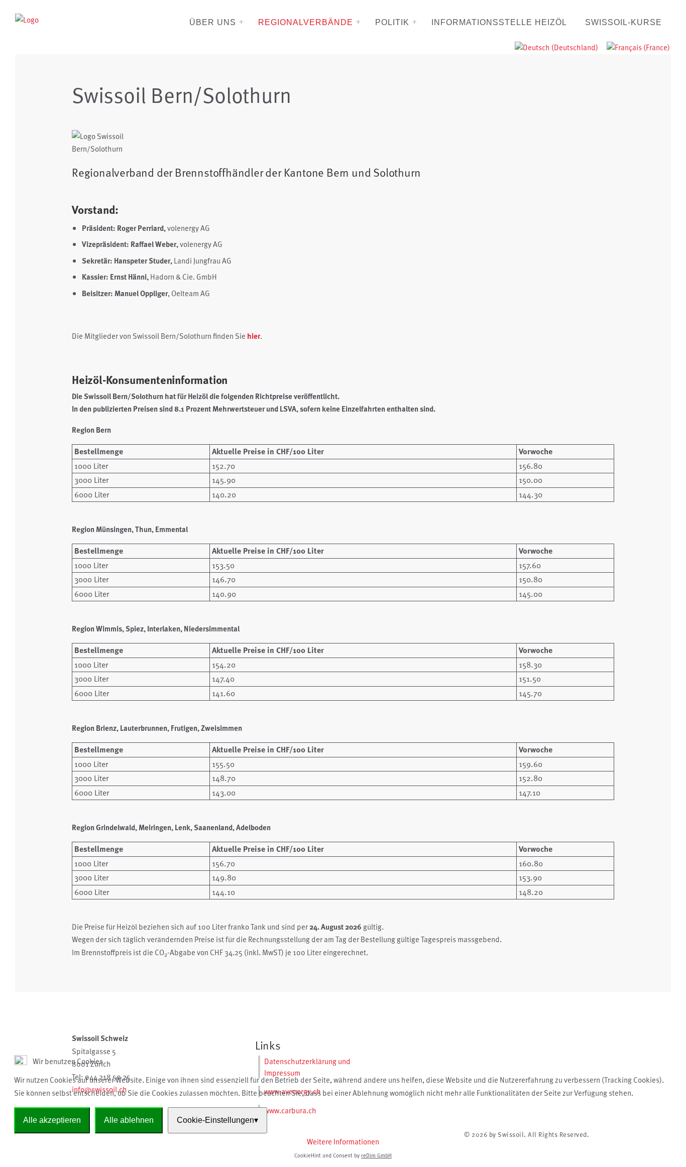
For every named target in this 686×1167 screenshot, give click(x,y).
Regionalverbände (305, 22)
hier (253, 335)
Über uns (212, 22)
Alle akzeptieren (52, 1120)
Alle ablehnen (129, 1120)
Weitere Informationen (343, 1141)
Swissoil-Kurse (623, 22)
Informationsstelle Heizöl (499, 22)
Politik (392, 22)
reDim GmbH (376, 1155)
